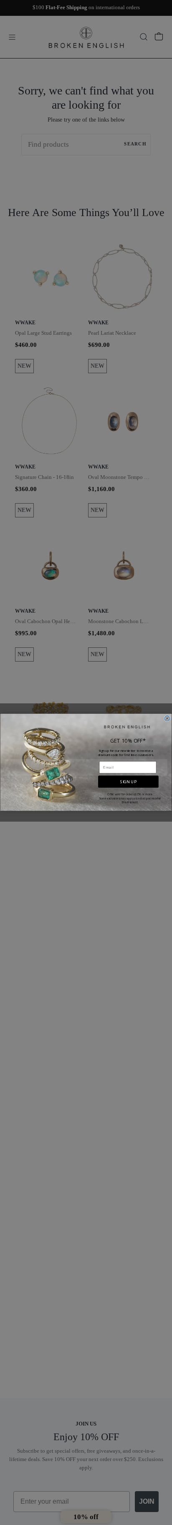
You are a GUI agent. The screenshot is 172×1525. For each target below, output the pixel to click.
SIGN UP (128, 781)
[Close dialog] (167, 718)
